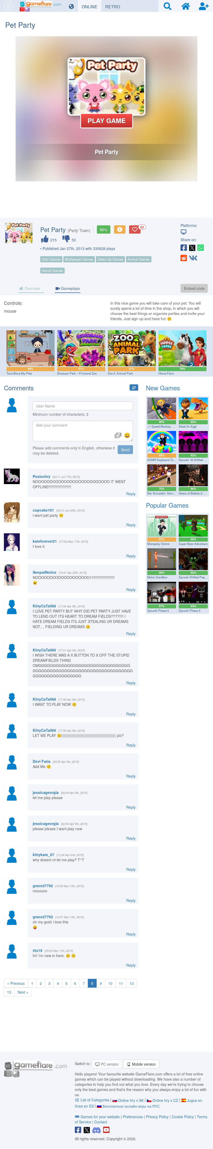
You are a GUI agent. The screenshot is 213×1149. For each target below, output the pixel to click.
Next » (23, 992)
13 (9, 992)
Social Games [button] (52, 270)
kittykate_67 (43, 854)
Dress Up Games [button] (110, 259)
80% (103, 229)
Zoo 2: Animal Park (120, 373)
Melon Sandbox (157, 577)
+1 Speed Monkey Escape (164, 426)
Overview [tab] (32, 288)
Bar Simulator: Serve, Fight (165, 493)
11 (121, 983)
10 (110, 983)
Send (125, 449)
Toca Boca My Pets (19, 373)
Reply (131, 493)
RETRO (114, 6)
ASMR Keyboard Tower (162, 460)
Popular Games (167, 504)
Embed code (194, 288)
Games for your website (100, 1116)
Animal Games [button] (139, 259)
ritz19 (37, 950)
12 (132, 983)
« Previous (16, 983)
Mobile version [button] (143, 1064)
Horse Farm (166, 373)
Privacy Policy (157, 1116)
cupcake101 (43, 510)
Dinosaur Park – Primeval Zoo (77, 373)
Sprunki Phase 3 (189, 610)
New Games (163, 387)
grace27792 (43, 885)
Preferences (133, 1116)
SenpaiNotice (44, 572)
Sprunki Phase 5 (158, 610)
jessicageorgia (46, 792)
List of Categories (94, 1099)
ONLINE (91, 6)
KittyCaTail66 (44, 605)
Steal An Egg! (188, 426)
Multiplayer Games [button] (79, 259)
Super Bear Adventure (193, 544)
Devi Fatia (41, 761)
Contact (100, 1121)
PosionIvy (41, 476)
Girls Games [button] (51, 259)
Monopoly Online (158, 544)
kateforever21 (45, 541)
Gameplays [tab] (70, 288)
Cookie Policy (183, 1116)
